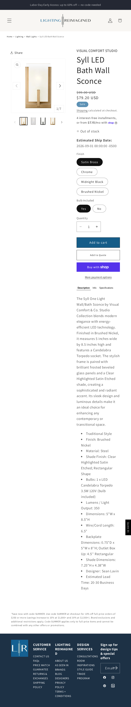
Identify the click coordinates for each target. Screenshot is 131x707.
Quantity (82, 218)
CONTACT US (41, 656)
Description (84, 288)
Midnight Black (92, 182)
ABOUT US (61, 661)
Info (94, 288)
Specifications (106, 288)
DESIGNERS (62, 678)
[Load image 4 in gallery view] (52, 121)
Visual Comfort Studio (97, 50)
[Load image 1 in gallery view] (23, 121)
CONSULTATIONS (87, 656)
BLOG (58, 674)
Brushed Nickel (92, 192)
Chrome (87, 172)
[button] (9, 20)
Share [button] (18, 53)
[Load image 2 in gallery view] (33, 121)
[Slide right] (60, 86)
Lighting (19, 36)
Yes (83, 209)
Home (9, 36)
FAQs (36, 661)
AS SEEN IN (62, 665)
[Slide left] (16, 86)
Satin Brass (89, 162)
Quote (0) (128, 527)
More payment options (98, 277)
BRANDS (60, 669)
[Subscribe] (115, 668)
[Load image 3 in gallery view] (43, 121)
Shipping (82, 110)
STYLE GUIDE (85, 669)
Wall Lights (31, 36)
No (99, 209)
